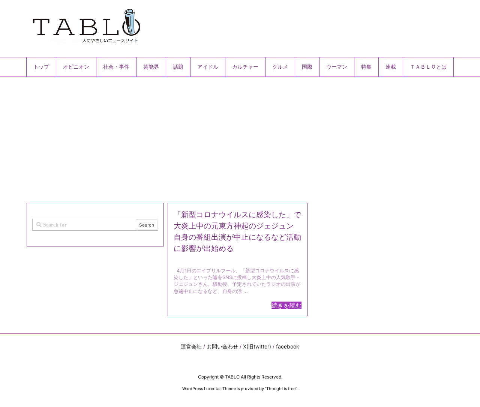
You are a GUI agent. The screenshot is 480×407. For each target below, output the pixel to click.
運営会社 (191, 346)
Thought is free (281, 388)
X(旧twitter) (257, 346)
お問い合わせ (222, 346)
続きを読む (287, 305)
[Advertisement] (240, 136)
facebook (287, 346)
